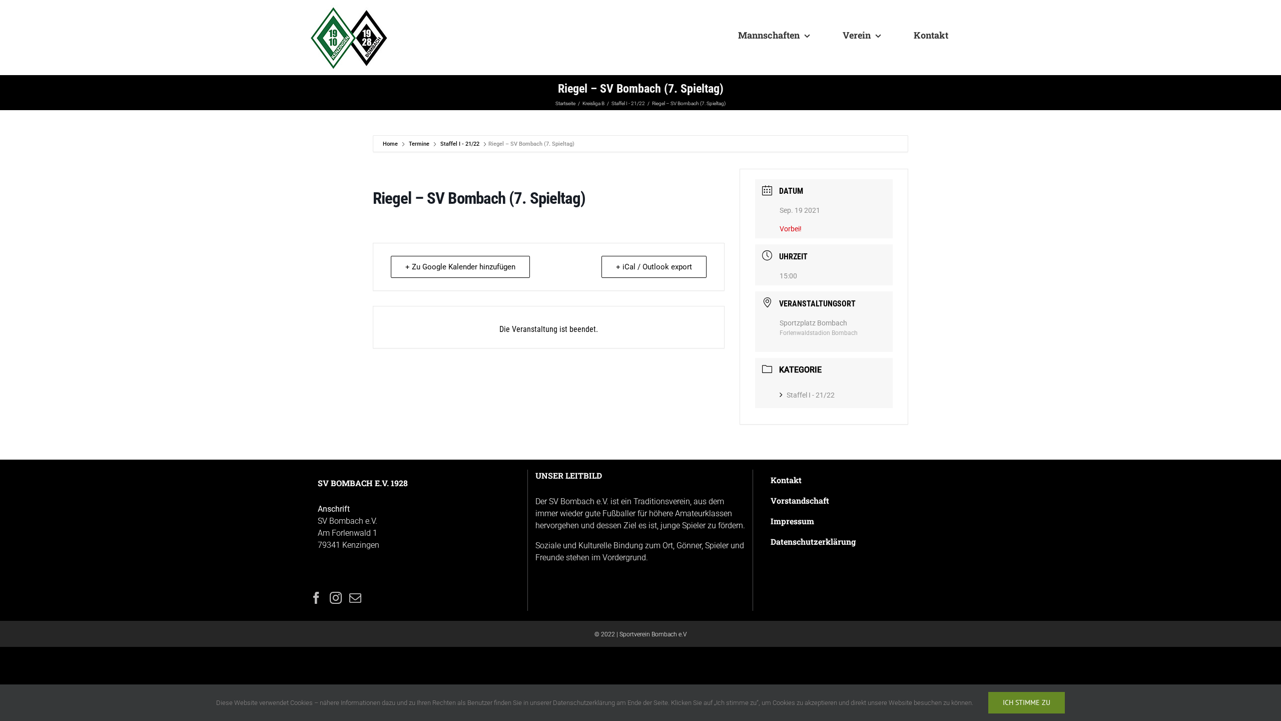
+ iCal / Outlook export (654, 266)
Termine (419, 144)
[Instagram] (336, 598)
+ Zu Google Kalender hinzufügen (460, 266)
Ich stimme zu (1026, 702)
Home (391, 144)
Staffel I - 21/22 (459, 144)
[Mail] (355, 598)
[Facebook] (316, 598)
